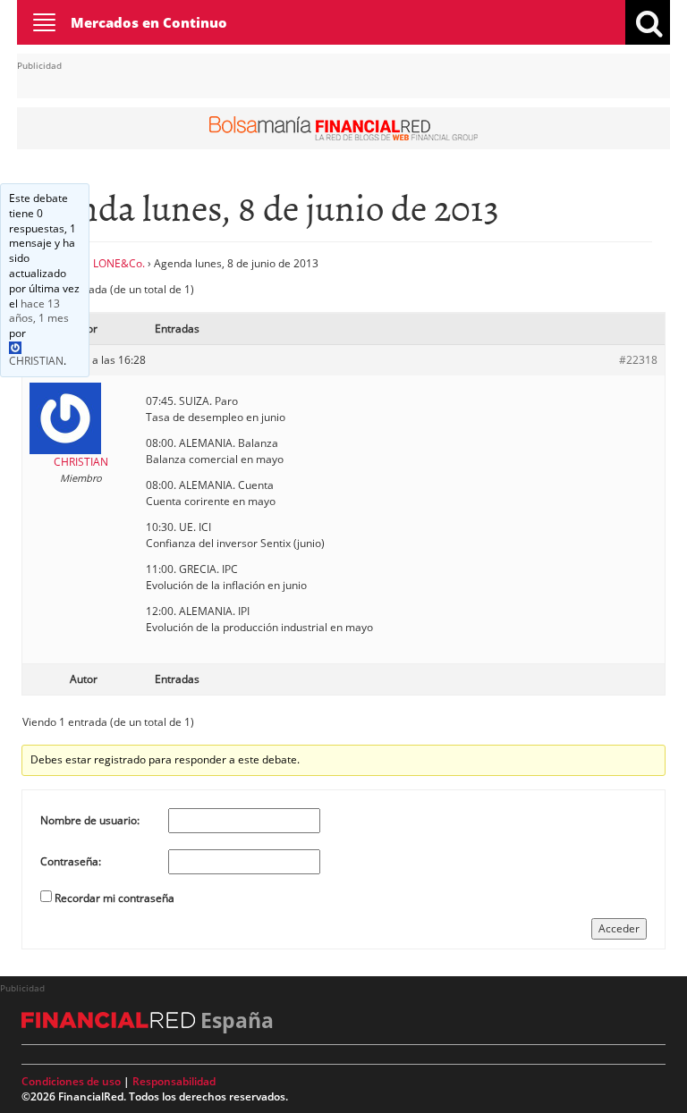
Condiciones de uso (71, 1081)
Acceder (619, 928)
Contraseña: (70, 861)
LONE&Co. (119, 263)
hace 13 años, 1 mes (39, 311)
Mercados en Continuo (149, 22)
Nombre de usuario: (90, 820)
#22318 (638, 359)
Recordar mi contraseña (114, 898)
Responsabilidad (174, 1081)
